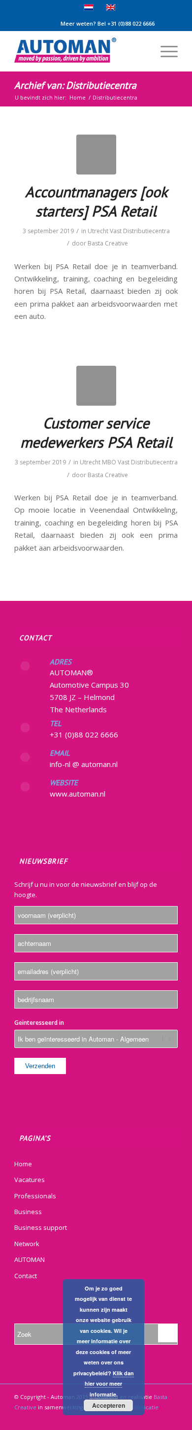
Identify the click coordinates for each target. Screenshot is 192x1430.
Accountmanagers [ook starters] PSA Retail (96, 201)
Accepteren (108, 1405)
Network (26, 1243)
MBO (109, 462)
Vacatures (29, 1179)
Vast (116, 231)
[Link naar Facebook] (170, 1417)
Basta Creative (108, 243)
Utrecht (98, 231)
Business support (40, 1227)
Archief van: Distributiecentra (75, 85)
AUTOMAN (29, 1259)
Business (28, 1211)
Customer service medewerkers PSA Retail (96, 432)
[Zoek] (141, 51)
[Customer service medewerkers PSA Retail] (96, 386)
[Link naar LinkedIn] (155, 1417)
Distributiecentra (146, 231)
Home (23, 1163)
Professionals (35, 1195)
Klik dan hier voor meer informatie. (109, 1383)
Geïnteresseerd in (39, 1022)
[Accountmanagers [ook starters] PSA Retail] (96, 154)
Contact (25, 1275)
